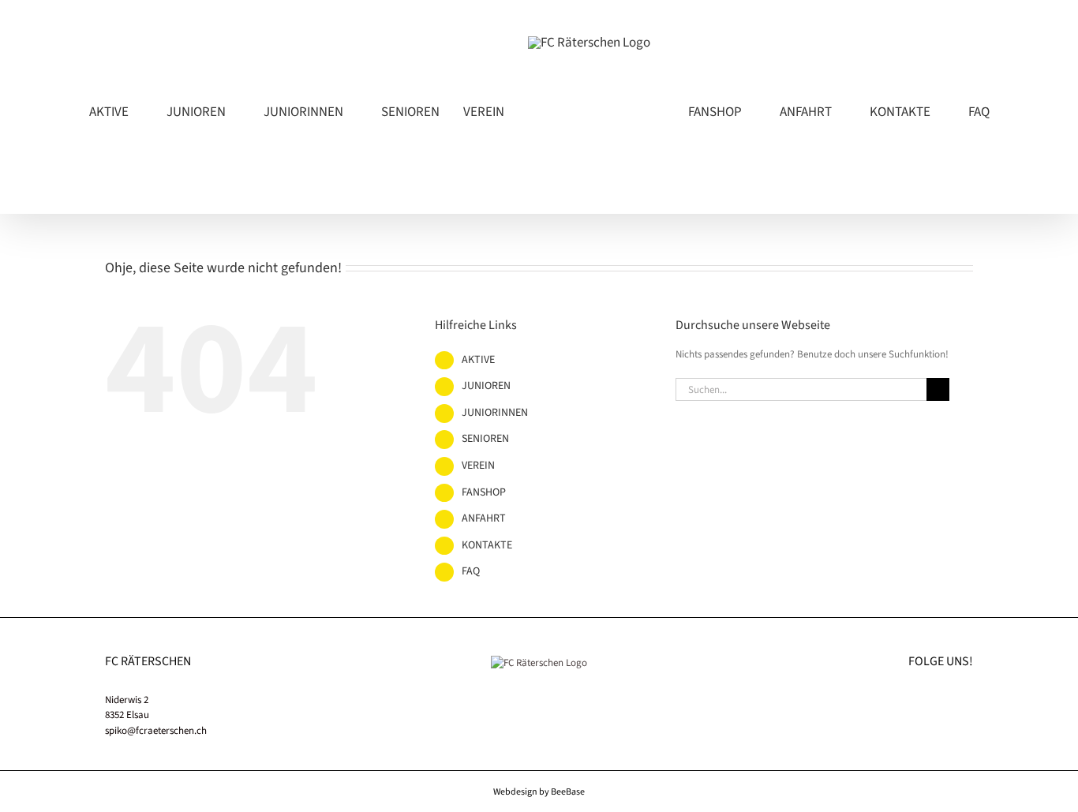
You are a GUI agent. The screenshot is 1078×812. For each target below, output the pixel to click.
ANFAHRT (484, 585)
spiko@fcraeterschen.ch (156, 797)
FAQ (471, 637)
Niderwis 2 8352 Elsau (127, 774)
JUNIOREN (486, 452)
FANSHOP (484, 559)
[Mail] (968, 765)
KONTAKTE (487, 611)
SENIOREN (485, 505)
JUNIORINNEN (495, 479)
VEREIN (478, 532)
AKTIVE (478, 426)
